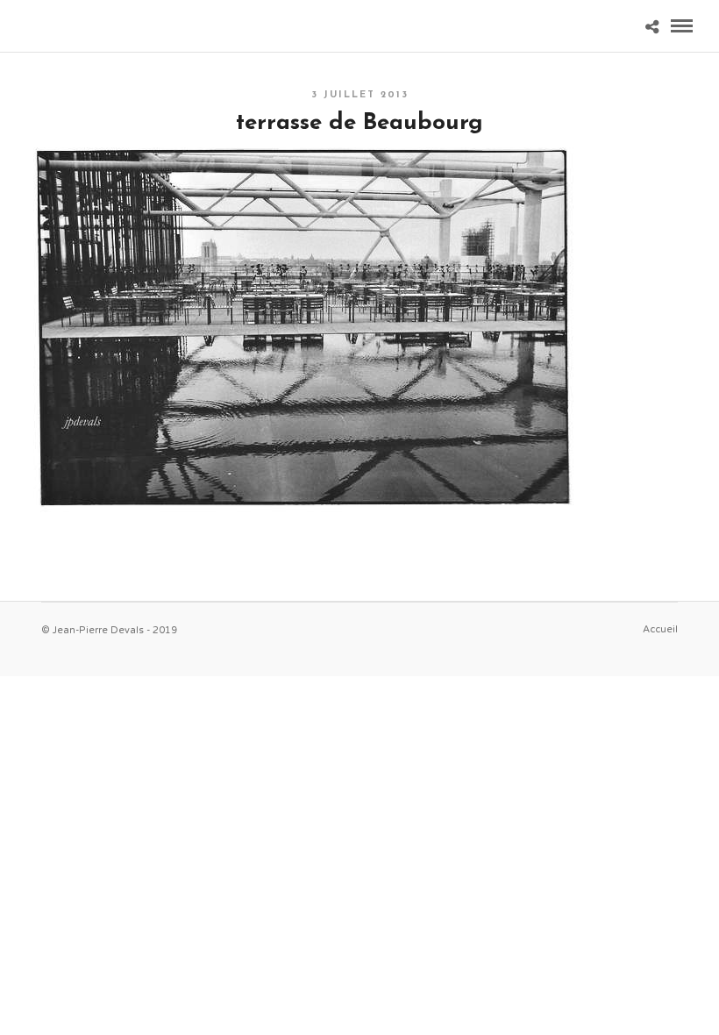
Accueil (660, 629)
